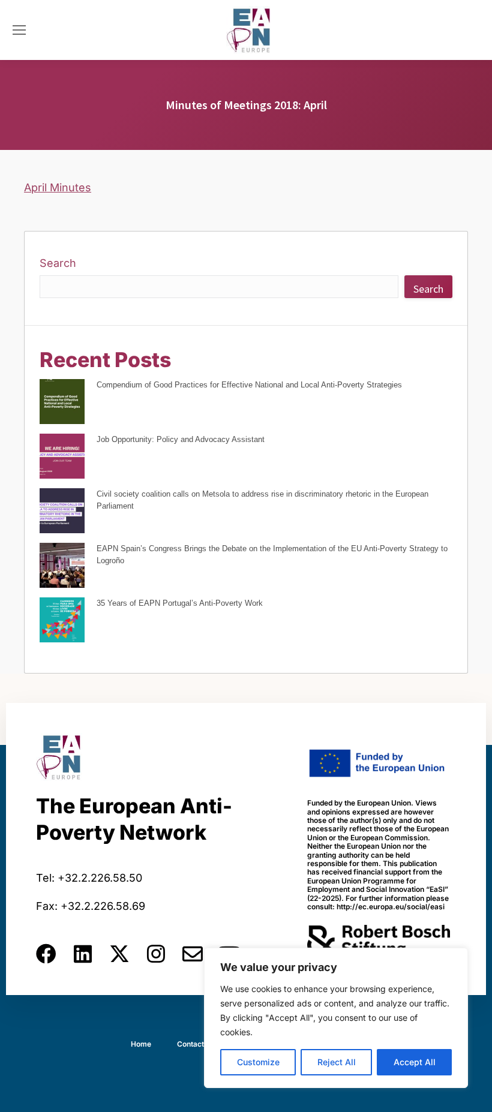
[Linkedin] (83, 953)
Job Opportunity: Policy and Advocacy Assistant (181, 439)
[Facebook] (46, 953)
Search (58, 263)
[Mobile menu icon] (19, 30)
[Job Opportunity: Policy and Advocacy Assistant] (62, 458)
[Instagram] (156, 953)
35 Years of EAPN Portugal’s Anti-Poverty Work (180, 603)
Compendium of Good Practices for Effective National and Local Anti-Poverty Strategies (249, 384)
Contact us (195, 1043)
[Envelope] (192, 953)
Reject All (336, 1062)
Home (141, 1043)
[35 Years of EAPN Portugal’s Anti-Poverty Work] (62, 621)
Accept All (415, 1062)
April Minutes (57, 187)
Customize (258, 1062)
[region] (336, 1018)
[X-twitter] (119, 953)
